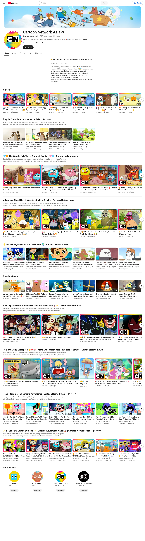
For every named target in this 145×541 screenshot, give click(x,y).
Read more (54, 81)
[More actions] (92, 382)
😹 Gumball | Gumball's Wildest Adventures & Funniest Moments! (72, 59)
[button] (12, 39)
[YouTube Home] (12, 3)
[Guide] (4, 3)
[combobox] (71, 3)
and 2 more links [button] (40, 43)
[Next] (141, 100)
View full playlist (8, 269)
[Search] (104, 3)
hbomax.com (29, 43)
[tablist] (72, 53)
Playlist (21, 266)
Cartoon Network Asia (9, 147)
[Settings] (129, 3)
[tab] (6, 53)
